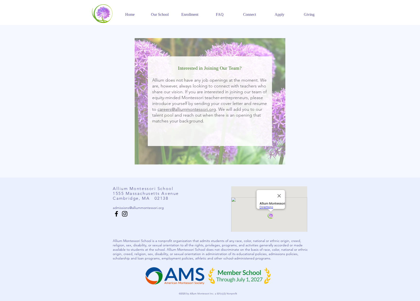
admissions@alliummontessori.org (138, 208)
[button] (160, 12)
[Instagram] (124, 213)
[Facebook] (116, 213)
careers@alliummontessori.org (187, 109)
